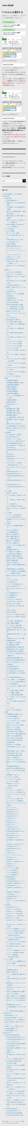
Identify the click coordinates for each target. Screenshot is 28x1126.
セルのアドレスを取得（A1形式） (16, 614)
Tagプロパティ (11, 850)
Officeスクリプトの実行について (14, 1026)
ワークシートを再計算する (14, 514)
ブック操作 (8, 491)
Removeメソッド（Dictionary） (16, 915)
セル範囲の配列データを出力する (16, 426)
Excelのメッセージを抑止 (14, 439)
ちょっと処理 (9, 959)
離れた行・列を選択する (14, 540)
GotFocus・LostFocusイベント (15, 861)
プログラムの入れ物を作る (14, 272)
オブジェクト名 (11, 807)
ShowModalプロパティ (13, 846)
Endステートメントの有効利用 (15, 293)
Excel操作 (8, 432)
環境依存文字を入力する (14, 1004)
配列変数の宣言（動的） (14, 410)
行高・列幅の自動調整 (13, 623)
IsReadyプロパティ (12, 898)
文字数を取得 (10, 742)
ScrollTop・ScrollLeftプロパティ (16, 844)
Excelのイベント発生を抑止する (16, 441)
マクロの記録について (13, 241)
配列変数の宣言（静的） (14, 408)
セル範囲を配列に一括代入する (15, 417)
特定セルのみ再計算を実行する (15, 627)
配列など (7, 406)
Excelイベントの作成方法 (14, 710)
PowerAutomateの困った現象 (15, 1115)
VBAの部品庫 (8, 5)
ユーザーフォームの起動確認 (15, 801)
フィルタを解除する (12, 684)
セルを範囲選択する (12, 532)
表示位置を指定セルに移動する (15, 651)
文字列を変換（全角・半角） (15, 753)
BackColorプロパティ (13, 809)
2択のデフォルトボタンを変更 (15, 725)
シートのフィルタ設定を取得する (16, 681)
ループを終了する (12, 317)
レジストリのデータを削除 (14, 345)
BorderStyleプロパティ (13, 816)
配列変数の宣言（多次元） (14, 413)
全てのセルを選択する (13, 543)
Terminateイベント (12, 866)
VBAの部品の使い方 (12, 200)
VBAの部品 (8, 198)
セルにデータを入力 (12, 579)
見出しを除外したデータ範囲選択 (16, 996)
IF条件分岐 (10, 296)
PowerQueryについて (11, 1015)
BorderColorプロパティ (13, 814)
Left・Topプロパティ (12, 833)
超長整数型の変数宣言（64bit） (15, 382)
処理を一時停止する (12, 972)
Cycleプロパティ (11, 820)
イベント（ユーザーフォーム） (14, 855)
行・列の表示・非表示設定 (14, 625)
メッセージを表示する (13, 718)
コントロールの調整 (12, 781)
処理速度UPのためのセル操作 (15, 649)
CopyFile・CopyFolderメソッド (16, 883)
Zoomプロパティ (11, 853)
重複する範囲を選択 (12, 560)
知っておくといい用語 (13, 233)
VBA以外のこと (8, 1013)
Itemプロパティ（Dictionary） (15, 913)
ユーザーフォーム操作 (11, 777)
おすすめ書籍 (10, 231)
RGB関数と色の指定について (15, 714)
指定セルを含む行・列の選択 (15, 558)
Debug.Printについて (12, 259)
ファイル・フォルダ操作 (12, 868)
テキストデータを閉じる (14, 376)
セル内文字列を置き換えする (15, 677)
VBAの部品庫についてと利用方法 (13, 194)
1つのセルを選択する (13, 530)
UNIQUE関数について (11, 1030)
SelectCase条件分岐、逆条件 (15, 304)
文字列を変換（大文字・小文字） (16, 751)
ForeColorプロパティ (13, 827)
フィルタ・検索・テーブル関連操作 (15, 679)
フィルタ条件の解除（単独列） (15, 690)
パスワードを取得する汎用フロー (16, 1058)
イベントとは (10, 707)
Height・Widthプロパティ (14, 829)
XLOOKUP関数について (12, 1028)
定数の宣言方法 (11, 402)
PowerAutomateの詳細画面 (14, 1113)
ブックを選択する (12, 504)
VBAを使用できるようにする (15, 239)
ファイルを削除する (12, 874)
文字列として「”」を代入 (14, 257)
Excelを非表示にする (13, 436)
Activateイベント (11, 857)
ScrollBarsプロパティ (13, 837)
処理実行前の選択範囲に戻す (15, 658)
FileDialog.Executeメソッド (14, 471)
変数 (6, 378)
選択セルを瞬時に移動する (14, 556)
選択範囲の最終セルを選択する (15, 647)
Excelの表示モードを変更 (14, 434)
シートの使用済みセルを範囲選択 (16, 571)
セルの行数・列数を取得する (15, 621)
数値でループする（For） (14, 311)
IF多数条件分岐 (11, 298)
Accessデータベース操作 (12, 918)
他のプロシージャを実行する (15, 274)
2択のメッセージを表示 (13, 723)
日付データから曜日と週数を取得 (16, 733)
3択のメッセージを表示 (13, 727)
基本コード (8, 270)
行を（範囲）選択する (13, 538)
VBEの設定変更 (11, 244)
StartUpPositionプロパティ (14, 848)
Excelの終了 (10, 454)
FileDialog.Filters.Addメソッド (15, 473)
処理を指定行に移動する (14, 319)
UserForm (9, 788)
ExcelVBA (6, 196)
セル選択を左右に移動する (14, 553)
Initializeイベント (11, 863)
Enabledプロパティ (12, 822)
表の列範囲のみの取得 (13, 645)
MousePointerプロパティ (14, 835)
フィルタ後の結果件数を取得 (15, 694)
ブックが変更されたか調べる (15, 506)
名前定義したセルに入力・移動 (15, 638)
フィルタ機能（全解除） (14, 692)
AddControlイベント (12, 859)
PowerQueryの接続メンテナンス (14, 1017)
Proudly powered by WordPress (12, 1123)
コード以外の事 (9, 228)
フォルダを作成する (12, 870)
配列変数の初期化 (12, 415)
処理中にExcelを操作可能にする (16, 768)
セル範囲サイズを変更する (14, 642)
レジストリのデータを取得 (14, 343)
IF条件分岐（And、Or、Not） (15, 300)
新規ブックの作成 (12, 493)
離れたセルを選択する (13, 534)
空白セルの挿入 (11, 610)
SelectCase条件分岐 (12, 302)
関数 (6, 712)
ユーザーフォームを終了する (15, 798)
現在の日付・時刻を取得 (14, 729)
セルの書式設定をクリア (14, 592)
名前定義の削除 (11, 640)
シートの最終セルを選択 (14, 573)
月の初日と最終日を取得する (15, 740)
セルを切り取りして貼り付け (15, 601)
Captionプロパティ (12, 818)
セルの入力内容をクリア (14, 586)
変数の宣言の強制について (14, 246)
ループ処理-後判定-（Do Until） (16, 309)
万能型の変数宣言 (12, 400)
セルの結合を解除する (13, 668)
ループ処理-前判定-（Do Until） (16, 306)
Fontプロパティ (11, 824)
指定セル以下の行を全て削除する (16, 998)
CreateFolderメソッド (13, 885)
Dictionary (8, 905)
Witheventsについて (12, 404)
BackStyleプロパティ (13, 811)
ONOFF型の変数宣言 (13, 393)
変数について (10, 1052)
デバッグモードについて (14, 248)
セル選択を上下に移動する (14, 551)
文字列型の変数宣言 (12, 391)
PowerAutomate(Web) (11, 1108)
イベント (7, 705)
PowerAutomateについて (14, 1110)
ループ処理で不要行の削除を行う (16, 1011)
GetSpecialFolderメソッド (14, 896)
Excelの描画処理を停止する (14, 443)
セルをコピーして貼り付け (14, 599)
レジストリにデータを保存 (14, 341)
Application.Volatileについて (14, 285)
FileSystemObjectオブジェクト (15, 881)
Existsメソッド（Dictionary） (15, 911)
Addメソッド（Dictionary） (14, 909)
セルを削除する (11, 597)
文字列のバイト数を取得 (14, 744)
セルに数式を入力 (12, 582)
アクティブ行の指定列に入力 (15, 584)
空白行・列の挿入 (12, 612)
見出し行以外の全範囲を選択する (16, 660)
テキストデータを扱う (13, 348)
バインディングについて (14, 254)
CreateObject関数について (14, 716)
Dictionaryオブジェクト (13, 907)
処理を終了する (11, 291)
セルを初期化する (12, 595)
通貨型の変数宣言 (12, 387)
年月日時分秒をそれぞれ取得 (15, 731)
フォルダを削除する (12, 872)
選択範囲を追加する (12, 549)
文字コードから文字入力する (15, 759)
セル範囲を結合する (12, 666)
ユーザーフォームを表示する (15, 790)
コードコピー (9, 22)
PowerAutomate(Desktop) (12, 1035)
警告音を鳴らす (11, 456)
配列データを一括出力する (14, 423)
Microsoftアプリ (8, 1032)
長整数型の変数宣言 (12, 380)
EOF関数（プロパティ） (14, 775)
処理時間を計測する (12, 970)
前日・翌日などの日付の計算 (15, 738)
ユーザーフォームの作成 (14, 779)
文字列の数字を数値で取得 (14, 755)
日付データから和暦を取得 (14, 736)
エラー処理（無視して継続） (15, 322)
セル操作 (7, 523)
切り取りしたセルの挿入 (14, 603)
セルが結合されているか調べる (15, 671)
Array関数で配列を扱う (13, 766)
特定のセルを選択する (13, 562)
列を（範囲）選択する (13, 536)
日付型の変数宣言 (12, 389)
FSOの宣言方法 (11, 879)
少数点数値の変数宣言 (13, 384)
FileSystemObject (10, 876)
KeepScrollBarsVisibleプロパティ (16, 831)
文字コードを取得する (13, 757)
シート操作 (8, 512)
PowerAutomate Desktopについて (16, 1037)
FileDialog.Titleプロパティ (14, 484)
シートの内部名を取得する (14, 517)
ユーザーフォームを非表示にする (16, 792)
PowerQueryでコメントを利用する (15, 1019)
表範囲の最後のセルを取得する (15, 569)
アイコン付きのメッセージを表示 (16, 720)
